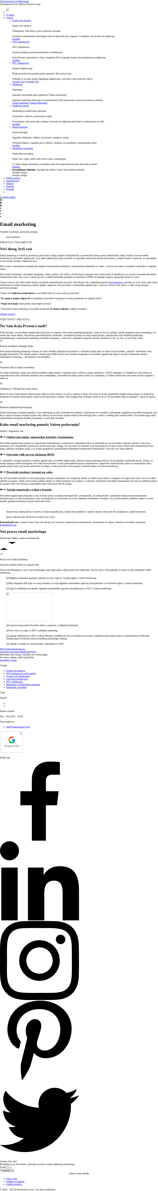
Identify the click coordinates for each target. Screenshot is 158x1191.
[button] (79, 437)
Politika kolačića (14, 1184)
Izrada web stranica (21, 20)
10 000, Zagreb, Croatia (17, 706)
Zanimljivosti (12, 180)
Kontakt (10, 189)
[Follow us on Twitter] (39, 1158)
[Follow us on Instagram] (39, 999)
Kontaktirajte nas (8, 525)
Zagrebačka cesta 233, (17, 703)
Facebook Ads (32, 81)
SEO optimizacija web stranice (21, 673)
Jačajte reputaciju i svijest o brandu (29, 489)
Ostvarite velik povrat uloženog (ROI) (30, 454)
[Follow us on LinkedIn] (39, 919)
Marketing (17, 84)
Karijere (10, 186)
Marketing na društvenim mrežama (23, 684)
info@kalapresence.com (18, 727)
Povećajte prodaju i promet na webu (29, 472)
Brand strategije (20, 127)
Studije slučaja (13, 178)
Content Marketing (38, 103)
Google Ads (18, 81)
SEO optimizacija (20, 41)
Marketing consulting (22, 148)
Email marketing (20, 103)
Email (3, 1167)
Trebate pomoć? (8, 314)
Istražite (16, 39)
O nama (10, 15)
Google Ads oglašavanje (18, 676)
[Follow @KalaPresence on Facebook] (39, 839)
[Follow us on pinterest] (39, 1079)
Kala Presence (116, 282)
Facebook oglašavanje (17, 679)
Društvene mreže (20, 105)
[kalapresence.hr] (14, 1)
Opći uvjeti (11, 1178)
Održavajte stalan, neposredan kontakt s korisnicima (39, 437)
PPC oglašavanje (20, 63)
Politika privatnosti (15, 1181)
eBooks (10, 183)
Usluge (9, 17)
